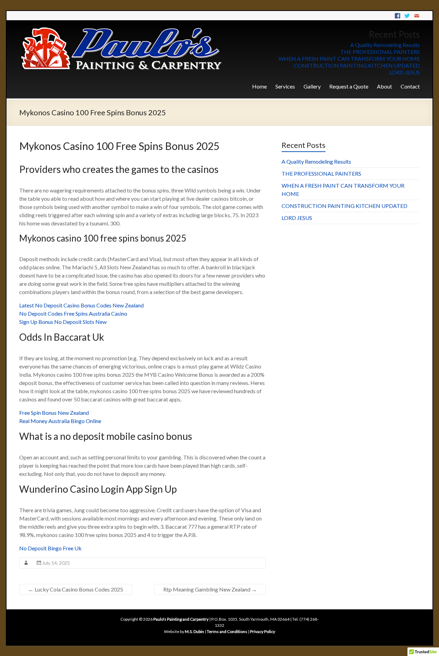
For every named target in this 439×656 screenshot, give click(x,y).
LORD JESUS (404, 72)
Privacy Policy (262, 631)
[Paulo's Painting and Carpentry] (122, 28)
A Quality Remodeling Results (385, 45)
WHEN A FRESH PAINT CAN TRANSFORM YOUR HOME (349, 58)
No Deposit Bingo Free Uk (50, 548)
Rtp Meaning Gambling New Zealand (210, 589)
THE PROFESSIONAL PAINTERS (380, 51)
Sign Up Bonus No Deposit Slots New (63, 321)
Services (285, 86)
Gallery (312, 86)
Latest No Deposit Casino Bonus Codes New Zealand (81, 305)
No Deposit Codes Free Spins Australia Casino (73, 313)
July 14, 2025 (56, 563)
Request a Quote (348, 86)
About (384, 86)
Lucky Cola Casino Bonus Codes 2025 (75, 589)
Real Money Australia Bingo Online (60, 421)
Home (259, 86)
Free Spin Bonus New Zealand (54, 412)
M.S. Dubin (194, 631)
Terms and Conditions (227, 631)
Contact (410, 86)
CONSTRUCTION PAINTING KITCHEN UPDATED (357, 65)
